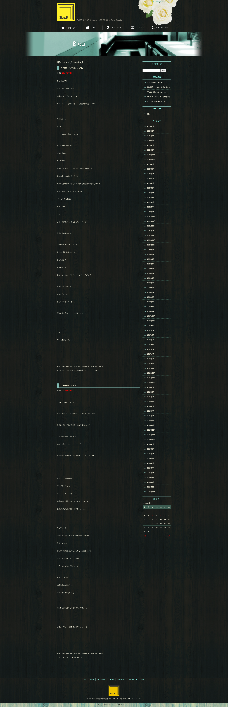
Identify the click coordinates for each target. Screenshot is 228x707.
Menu (91, 27)
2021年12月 (151, 216)
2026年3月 (150, 126)
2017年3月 (150, 359)
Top (68, 27)
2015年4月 (150, 468)
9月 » (169, 536)
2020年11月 (151, 240)
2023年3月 (150, 183)
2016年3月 (150, 416)
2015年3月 (150, 473)
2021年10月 (151, 226)
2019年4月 (150, 288)
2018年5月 (150, 297)
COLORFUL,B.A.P (68, 385)
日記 (148, 114)
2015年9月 (150, 444)
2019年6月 (150, 283)
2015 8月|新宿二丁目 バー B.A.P (161, 1)
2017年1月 (150, 368)
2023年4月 (150, 178)
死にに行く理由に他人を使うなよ (158, 97)
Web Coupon (133, 679)
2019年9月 (150, 269)
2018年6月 (150, 292)
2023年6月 (150, 174)
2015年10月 (151, 439)
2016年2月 (150, 420)
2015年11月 (151, 435)
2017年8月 (150, 335)
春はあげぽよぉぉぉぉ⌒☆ (156, 92)
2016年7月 (150, 397)
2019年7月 (150, 278)
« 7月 (144, 536)
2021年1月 (150, 235)
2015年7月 (150, 454)
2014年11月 (151, 492)
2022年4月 (150, 207)
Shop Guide (114, 27)
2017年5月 (150, 349)
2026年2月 (150, 131)
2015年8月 (150, 449)
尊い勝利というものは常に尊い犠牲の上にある (159, 87)
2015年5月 (150, 463)
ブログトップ (157, 64)
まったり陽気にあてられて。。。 (158, 82)
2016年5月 (150, 406)
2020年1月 (150, 264)
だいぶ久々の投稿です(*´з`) (156, 101)
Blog (142, 679)
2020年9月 (150, 250)
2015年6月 (150, 458)
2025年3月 (150, 140)
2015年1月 (150, 482)
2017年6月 (150, 344)
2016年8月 (150, 392)
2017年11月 (151, 321)
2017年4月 (150, 354)
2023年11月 (151, 155)
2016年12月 (151, 373)
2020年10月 (151, 245)
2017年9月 (150, 330)
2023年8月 (150, 164)
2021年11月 (151, 221)
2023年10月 (151, 159)
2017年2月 (150, 363)
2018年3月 (150, 307)
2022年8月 (150, 202)
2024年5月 (150, 145)
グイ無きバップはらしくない (72, 68)
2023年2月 (150, 188)
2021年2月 (150, 231)
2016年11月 (151, 378)
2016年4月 (150, 411)
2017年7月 (150, 340)
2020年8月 (150, 254)
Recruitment (159, 27)
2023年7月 (150, 169)
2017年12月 (151, 316)
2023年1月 (150, 193)
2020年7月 (150, 259)
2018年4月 (150, 302)
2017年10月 (151, 326)
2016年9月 (150, 387)
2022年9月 (150, 197)
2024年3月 (150, 150)
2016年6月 (150, 401)
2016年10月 (151, 382)
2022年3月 (150, 212)
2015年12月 (151, 430)
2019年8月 (150, 273)
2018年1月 (150, 311)
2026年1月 (150, 136)
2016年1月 (150, 425)
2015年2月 (150, 477)
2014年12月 (151, 487)
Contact (136, 27)
